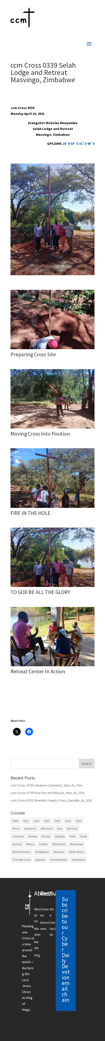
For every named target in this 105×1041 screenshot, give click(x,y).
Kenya (30, 844)
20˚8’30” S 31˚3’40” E (79, 143)
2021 (26, 821)
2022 (36, 821)
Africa (16, 828)
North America (21, 852)
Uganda (40, 859)
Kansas (17, 844)
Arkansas (46, 828)
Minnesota (58, 844)
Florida (46, 836)
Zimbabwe (78, 859)
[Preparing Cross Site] (52, 349)
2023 (47, 821)
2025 (68, 821)
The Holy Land (21, 859)
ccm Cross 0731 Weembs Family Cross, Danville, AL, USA (51, 800)
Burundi (72, 828)
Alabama (30, 828)
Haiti (72, 836)
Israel (83, 836)
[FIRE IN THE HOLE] (52, 508)
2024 (57, 821)
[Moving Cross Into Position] (52, 428)
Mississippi (76, 844)
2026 (78, 821)
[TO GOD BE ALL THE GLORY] (52, 587)
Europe (32, 836)
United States (58, 859)
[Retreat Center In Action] (52, 666)
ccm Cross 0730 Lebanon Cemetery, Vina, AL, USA (46, 785)
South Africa (76, 852)
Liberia (43, 844)
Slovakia (58, 852)
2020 (15, 821)
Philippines (42, 852)
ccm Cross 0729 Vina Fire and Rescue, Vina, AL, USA (47, 793)
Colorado (18, 836)
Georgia (60, 836)
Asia (60, 828)
